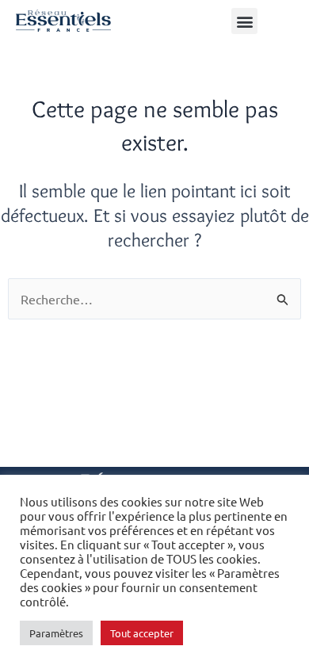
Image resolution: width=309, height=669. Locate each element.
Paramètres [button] (56, 633)
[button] (244, 21)
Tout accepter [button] (142, 633)
